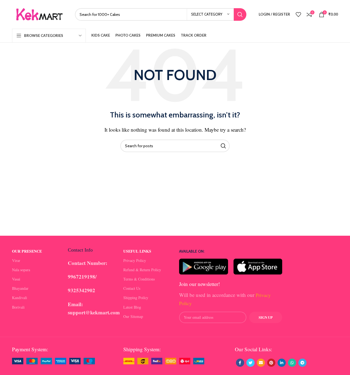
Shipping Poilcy (135, 297)
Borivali (18, 307)
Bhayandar (20, 288)
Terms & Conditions (139, 279)
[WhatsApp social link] (292, 363)
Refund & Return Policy (142, 269)
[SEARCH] (240, 14)
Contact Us (131, 288)
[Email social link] (261, 363)
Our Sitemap (133, 316)
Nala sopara (21, 269)
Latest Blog (132, 307)
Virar (16, 260)
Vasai (16, 279)
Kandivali (19, 297)
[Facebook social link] (240, 363)
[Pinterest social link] (271, 363)
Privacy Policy (134, 260)
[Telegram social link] (302, 363)
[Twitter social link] (250, 363)
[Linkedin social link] (282, 363)
